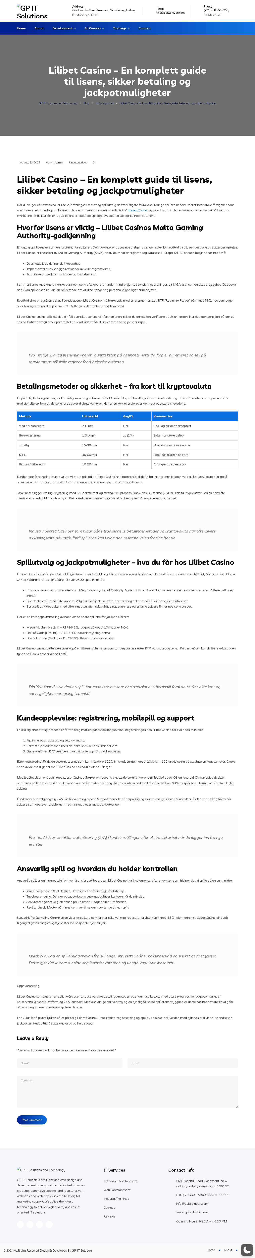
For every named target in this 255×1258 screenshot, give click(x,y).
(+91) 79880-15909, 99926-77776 (202, 1195)
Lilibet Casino (137, 210)
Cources (109, 1208)
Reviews (110, 1216)
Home (21, 28)
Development (63, 28)
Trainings (120, 28)
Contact (144, 28)
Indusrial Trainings (116, 1199)
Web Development (117, 1190)
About (39, 28)
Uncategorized (78, 162)
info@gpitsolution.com (171, 12)
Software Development (120, 1181)
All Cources (93, 28)
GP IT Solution (82, 1250)
